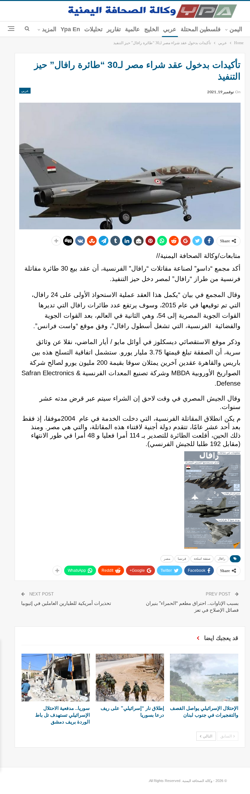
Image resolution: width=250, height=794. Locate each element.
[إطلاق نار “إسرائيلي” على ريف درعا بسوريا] (130, 677)
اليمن (235, 29)
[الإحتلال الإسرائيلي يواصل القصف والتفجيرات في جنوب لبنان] (204, 677)
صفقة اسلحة (202, 558)
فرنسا (182, 558)
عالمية (132, 29)
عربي (169, 29)
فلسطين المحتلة (201, 29)
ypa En (70, 29)
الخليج (151, 29)
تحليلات (93, 29)
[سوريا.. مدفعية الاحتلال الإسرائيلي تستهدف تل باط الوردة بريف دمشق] (55, 677)
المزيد (49, 29)
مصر (167, 558)
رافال (221, 558)
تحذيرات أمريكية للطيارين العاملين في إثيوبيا (66, 603)
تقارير (114, 29)
